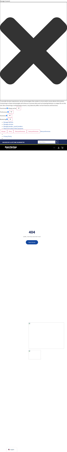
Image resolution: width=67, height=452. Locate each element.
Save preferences (33, 131)
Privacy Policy (7, 136)
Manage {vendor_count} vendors (13, 126)
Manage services (8, 124)
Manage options (8, 122)
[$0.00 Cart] (62, 148)
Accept (3, 131)
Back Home (32, 242)
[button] (33, 51)
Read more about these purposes (13, 128)
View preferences (20, 131)
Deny (10, 131)
